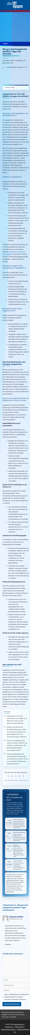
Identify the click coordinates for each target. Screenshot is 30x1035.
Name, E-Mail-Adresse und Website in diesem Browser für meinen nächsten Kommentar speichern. (16, 996)
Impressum (9, 1027)
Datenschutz (19, 1027)
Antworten (8, 944)
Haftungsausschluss (8, 1029)
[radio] (8, 776)
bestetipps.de (19, 1024)
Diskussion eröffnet (16, 917)
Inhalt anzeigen (10, 87)
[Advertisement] (15, 27)
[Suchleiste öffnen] (28, 44)
